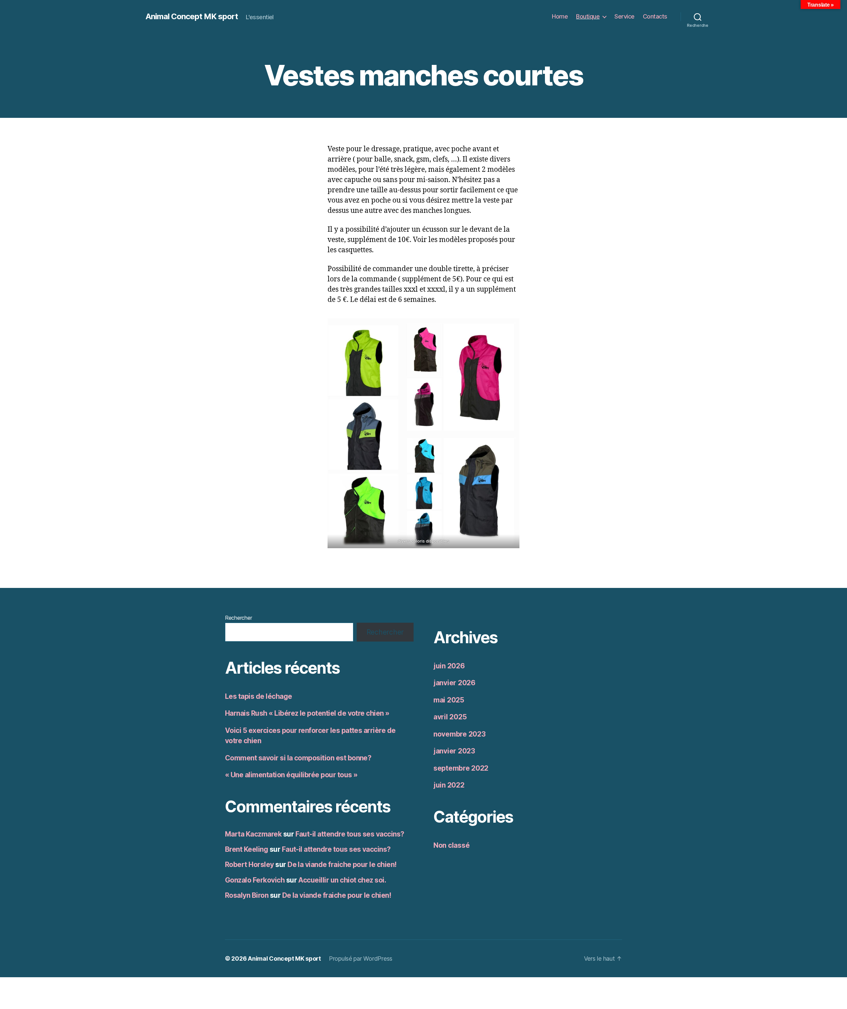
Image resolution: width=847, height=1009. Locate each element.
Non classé (451, 845)
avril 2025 (450, 717)
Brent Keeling (246, 849)
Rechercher (238, 617)
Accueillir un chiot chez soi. (342, 880)
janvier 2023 (454, 751)
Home (560, 16)
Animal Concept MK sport (192, 17)
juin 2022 (449, 785)
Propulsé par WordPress (360, 958)
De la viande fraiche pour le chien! (342, 864)
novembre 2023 (459, 734)
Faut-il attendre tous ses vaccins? (349, 834)
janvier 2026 (454, 683)
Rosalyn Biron (246, 895)
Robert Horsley (249, 864)
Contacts (655, 16)
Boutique (588, 16)
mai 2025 (448, 700)
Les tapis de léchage (258, 696)
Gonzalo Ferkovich (255, 880)
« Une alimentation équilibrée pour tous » (291, 775)
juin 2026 (449, 666)
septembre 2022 (460, 768)
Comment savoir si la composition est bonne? (298, 758)
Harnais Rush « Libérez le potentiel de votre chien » (307, 713)
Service (624, 16)
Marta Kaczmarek (253, 834)
